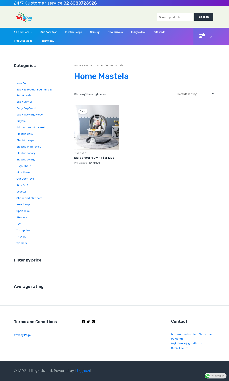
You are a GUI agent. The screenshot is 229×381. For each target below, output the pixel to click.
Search (204, 17)
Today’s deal (138, 32)
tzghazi (83, 370)
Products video (23, 40)
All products (21, 32)
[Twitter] (88, 321)
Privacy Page (22, 335)
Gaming (95, 32)
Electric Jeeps (73, 32)
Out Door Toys (48, 32)
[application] (30, 32)
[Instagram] (93, 321)
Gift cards (159, 32)
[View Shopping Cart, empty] (200, 36)
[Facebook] (83, 321)
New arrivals (115, 32)
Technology (47, 40)
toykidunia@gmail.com (186, 343)
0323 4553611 (179, 347)
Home (77, 65)
